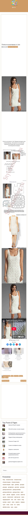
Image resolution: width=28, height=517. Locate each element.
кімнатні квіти (10, 497)
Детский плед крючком (14, 457)
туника (18, 504)
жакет (22, 492)
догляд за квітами (16, 489)
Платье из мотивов (7, 367)
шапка (15, 507)
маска (22, 497)
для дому (22, 484)
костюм (17, 494)
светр (13, 502)
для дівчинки (11, 487)
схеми (11, 504)
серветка (17, 502)
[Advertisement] (14, 30)
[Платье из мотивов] (7, 364)
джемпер (17, 484)
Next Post (23, 380)
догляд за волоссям (7, 489)
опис (12, 499)
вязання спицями (6, 484)
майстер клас (17, 497)
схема (6, 377)
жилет (4, 494)
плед (23, 499)
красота (4, 497)
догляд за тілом (16, 492)
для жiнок (17, 487)
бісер (4, 479)
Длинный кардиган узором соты (16, 461)
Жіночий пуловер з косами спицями (16, 429)
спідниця (22, 502)
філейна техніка (6, 507)
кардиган (13, 494)
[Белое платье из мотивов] (18, 351)
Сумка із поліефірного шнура (15, 445)
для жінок (16, 376)
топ (14, 504)
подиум (21, 376)
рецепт (9, 502)
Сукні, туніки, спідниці (13, 47)
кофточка (23, 494)
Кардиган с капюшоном (14, 449)
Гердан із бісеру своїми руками (15, 437)
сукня (3, 377)
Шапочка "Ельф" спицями (14, 425)
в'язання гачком (6, 376)
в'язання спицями (6, 482)
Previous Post (6, 380)
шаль (12, 507)
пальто (18, 499)
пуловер (4, 502)
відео (12, 376)
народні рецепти (6, 499)
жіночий (8, 494)
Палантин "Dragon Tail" (14, 441)
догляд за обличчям (7, 492)
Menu (14, 7)
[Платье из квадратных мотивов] (7, 351)
